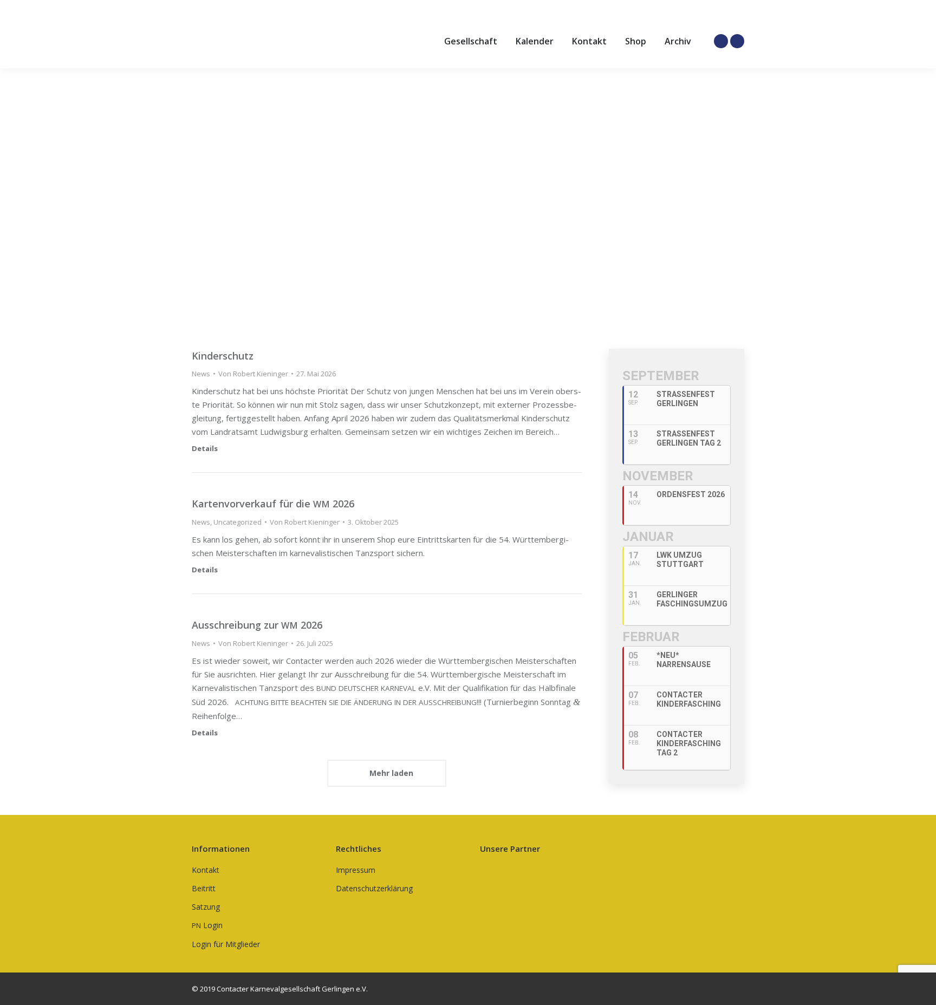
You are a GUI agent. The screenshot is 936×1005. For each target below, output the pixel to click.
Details (205, 448)
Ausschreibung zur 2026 (257, 624)
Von (253, 373)
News (201, 373)
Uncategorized (237, 522)
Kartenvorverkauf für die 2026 (273, 503)
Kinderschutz (222, 355)
